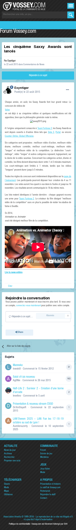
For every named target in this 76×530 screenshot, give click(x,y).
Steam (7, 484)
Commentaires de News (33, 64)
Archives (8, 454)
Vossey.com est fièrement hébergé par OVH (49, 524)
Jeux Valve (45, 469)
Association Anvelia (12, 517)
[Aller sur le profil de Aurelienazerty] (8, 421)
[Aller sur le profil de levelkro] (8, 390)
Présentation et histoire (50, 484)
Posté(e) (27, 92)
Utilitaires (8, 495)
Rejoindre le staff (47, 495)
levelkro (17, 395)
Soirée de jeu (46, 454)
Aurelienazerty (20, 426)
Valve (7, 110)
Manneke (18, 365)
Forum (43, 450)
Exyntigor (12, 61)
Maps (6, 491)
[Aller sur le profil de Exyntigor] (8, 90)
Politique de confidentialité (19, 524)
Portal (58, 132)
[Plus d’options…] (67, 90)
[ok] (70, 14)
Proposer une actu (12, 461)
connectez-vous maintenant (28, 306)
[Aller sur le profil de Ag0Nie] (8, 379)
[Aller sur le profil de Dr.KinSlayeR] (8, 406)
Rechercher (9, 457)
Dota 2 (51, 132)
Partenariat (45, 491)
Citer (10, 286)
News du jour (10, 450)
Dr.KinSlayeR (19, 407)
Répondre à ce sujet (38, 75)
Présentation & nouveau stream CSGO (33, 404)
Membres (44, 457)
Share (20, 332)
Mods (42, 472)
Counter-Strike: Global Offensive (19, 136)
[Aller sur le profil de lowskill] (8, 367)
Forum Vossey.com (18, 31)
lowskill (17, 368)
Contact (43, 498)
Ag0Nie (16, 380)
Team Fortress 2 (44, 128)
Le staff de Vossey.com (50, 487)
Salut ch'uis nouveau (24, 377)
